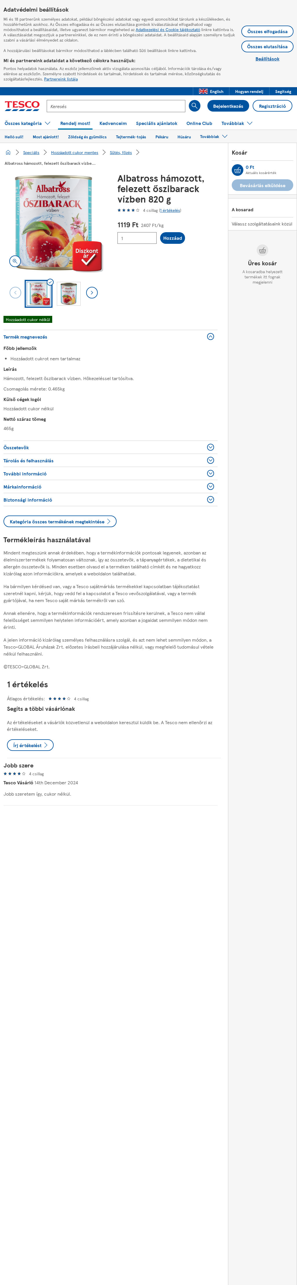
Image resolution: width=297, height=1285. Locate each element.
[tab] (38, 294)
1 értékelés (170, 210)
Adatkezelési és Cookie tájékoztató (168, 29)
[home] (8, 152)
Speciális (31, 152)
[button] (211, 91)
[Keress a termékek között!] (194, 106)
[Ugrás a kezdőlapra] (22, 106)
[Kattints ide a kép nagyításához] (15, 261)
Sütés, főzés (121, 152)
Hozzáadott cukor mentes (74, 152)
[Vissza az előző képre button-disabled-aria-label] (15, 292)
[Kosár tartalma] (237, 170)
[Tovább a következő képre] (92, 292)
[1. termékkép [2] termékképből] (53, 223)
